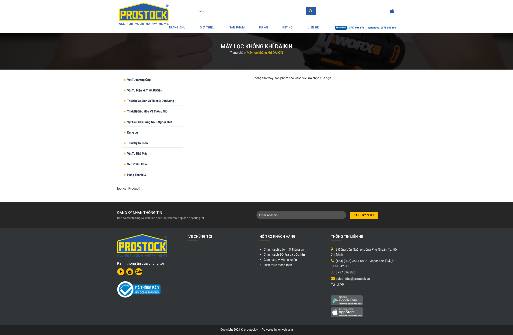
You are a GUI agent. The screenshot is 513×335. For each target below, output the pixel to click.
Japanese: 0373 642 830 (382, 27)
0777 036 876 (356, 27)
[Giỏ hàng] (392, 11)
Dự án (263, 27)
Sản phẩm (237, 27)
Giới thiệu (207, 27)
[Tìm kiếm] (311, 11)
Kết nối (287, 27)
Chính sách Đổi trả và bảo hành (285, 254)
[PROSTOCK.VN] (143, 13)
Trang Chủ (177, 27)
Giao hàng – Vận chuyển (280, 260)
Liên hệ (313, 27)
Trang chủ (236, 53)
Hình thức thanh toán (278, 265)
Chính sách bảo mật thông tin (284, 249)
